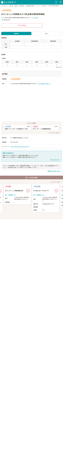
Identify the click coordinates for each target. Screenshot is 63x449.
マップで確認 (35, 17)
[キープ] (28, 190)
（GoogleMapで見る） (44, 83)
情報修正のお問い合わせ (54, 171)
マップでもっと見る (54, 132)
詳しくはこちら (55, 159)
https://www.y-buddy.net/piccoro (19, 146)
